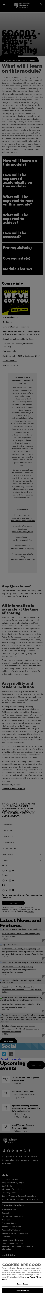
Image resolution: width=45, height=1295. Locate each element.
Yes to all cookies (22, 1290)
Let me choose (22, 1284)
